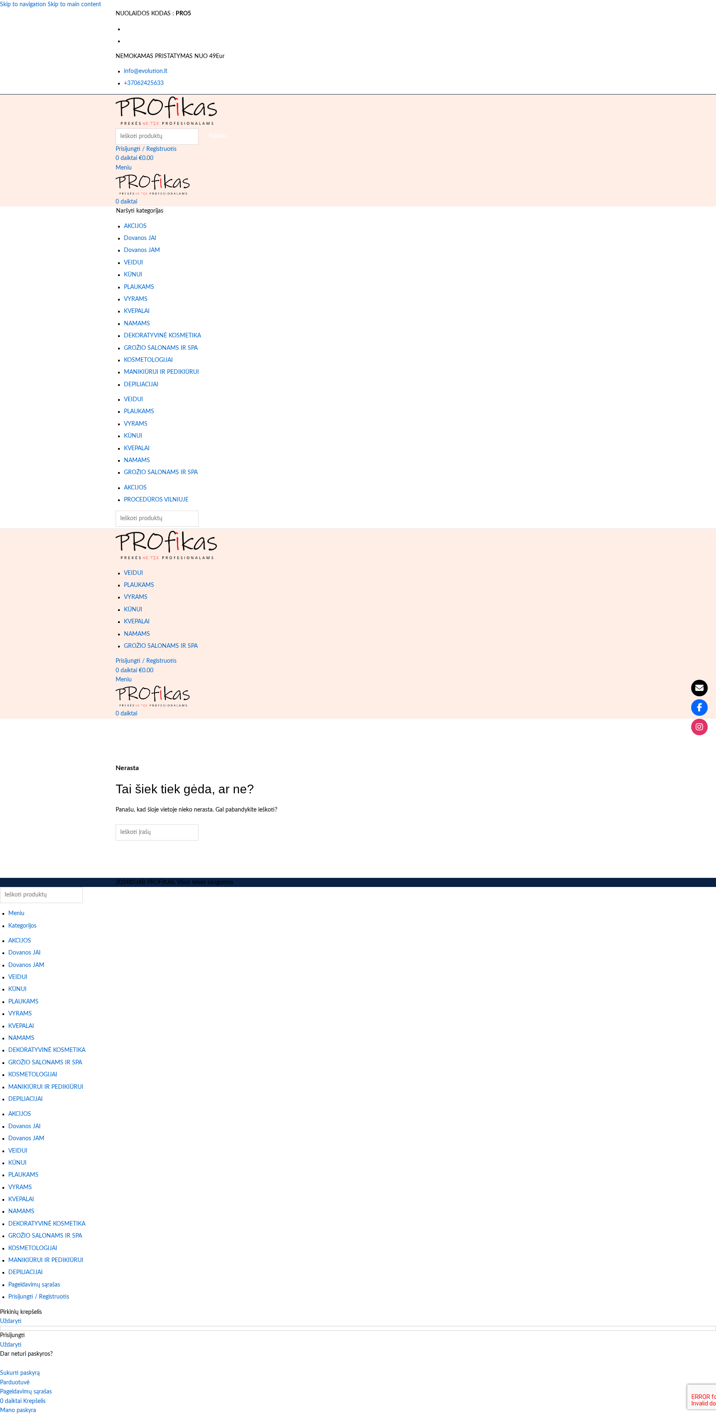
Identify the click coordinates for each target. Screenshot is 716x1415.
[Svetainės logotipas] (166, 111)
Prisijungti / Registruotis (38, 1297)
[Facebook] (699, 707)
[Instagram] (699, 727)
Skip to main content (74, 4)
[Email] (699, 688)
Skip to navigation (24, 4)
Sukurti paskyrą (20, 1373)
